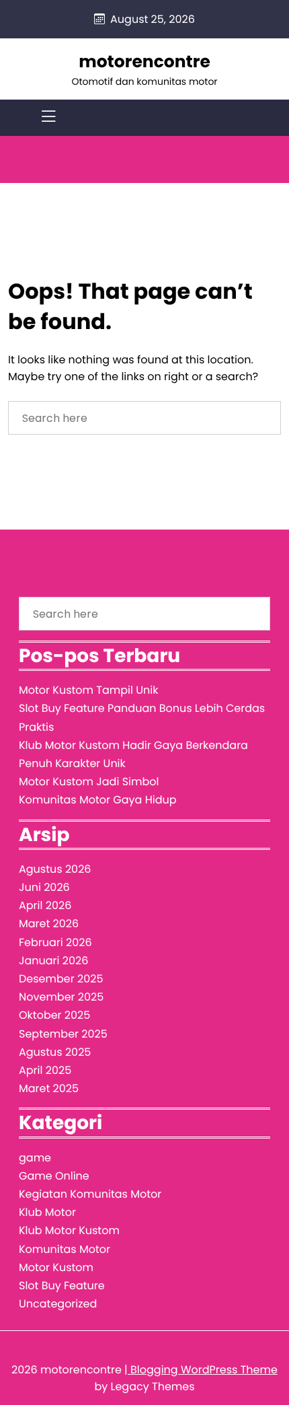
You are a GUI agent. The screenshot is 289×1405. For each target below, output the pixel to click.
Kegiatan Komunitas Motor (90, 1194)
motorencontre (144, 61)
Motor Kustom (56, 1267)
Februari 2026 (55, 942)
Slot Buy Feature (62, 1285)
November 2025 (61, 997)
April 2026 (45, 905)
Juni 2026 (44, 887)
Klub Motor (47, 1212)
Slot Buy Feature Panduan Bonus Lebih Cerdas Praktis (142, 717)
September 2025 (63, 1034)
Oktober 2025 (54, 1015)
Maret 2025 (49, 1088)
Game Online (54, 1176)
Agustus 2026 (55, 869)
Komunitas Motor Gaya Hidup (98, 799)
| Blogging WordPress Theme (201, 1369)
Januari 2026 (53, 960)
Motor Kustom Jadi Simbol (89, 781)
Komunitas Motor (64, 1249)
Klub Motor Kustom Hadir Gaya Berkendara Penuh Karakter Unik (133, 754)
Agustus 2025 (55, 1052)
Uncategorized (58, 1303)
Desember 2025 (61, 978)
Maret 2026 (49, 923)
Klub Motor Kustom (69, 1230)
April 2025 (45, 1070)
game (35, 1157)
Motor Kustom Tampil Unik (88, 690)
